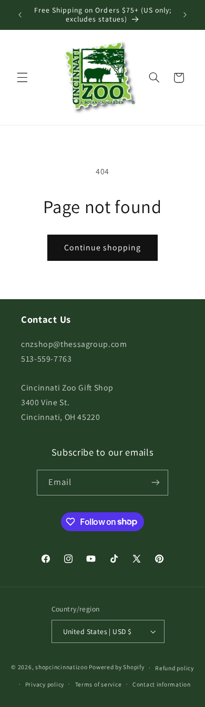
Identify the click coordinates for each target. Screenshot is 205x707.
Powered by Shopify (116, 667)
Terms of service (98, 684)
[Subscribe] (156, 482)
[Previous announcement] (20, 14)
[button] (22, 78)
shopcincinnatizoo (61, 667)
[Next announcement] (185, 14)
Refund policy (174, 668)
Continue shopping (102, 247)
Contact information (161, 684)
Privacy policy (44, 684)
